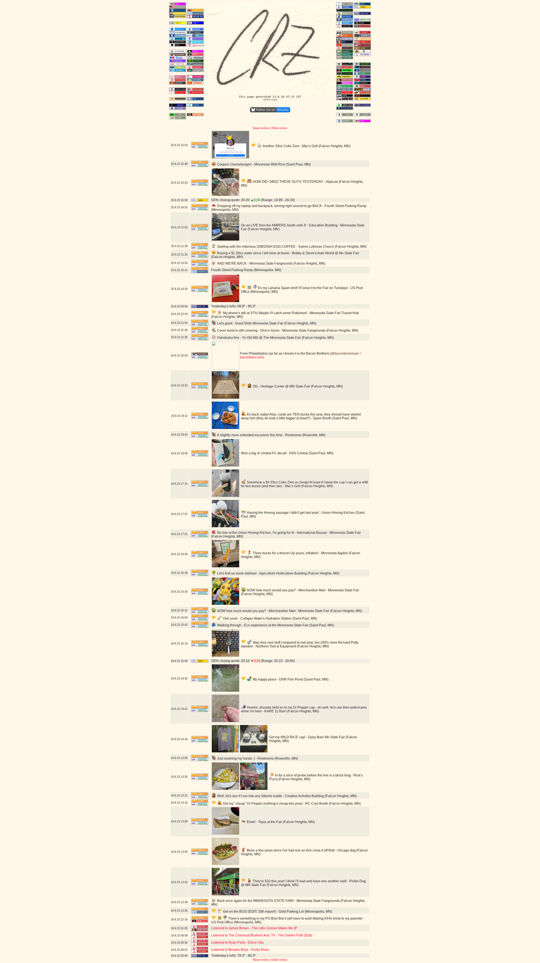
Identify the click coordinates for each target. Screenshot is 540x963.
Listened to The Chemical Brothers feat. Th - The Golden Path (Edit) (261, 935)
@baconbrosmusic (345, 353)
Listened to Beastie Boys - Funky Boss (240, 949)
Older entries (279, 128)
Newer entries (261, 128)
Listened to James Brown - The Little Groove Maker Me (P (254, 928)
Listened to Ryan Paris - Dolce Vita (237, 942)
